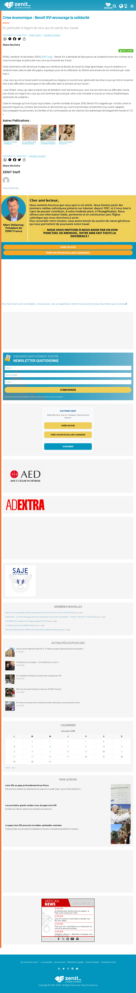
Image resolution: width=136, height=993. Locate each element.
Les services (60, 962)
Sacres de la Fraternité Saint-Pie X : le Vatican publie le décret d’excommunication (49, 649)
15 (14, 752)
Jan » (13, 768)
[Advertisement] (68, 282)
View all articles (11, 188)
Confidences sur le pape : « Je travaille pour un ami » (37, 662)
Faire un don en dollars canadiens (68, 252)
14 (122, 746)
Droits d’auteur (92, 962)
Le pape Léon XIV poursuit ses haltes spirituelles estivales (33, 825)
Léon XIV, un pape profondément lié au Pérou (27, 785)
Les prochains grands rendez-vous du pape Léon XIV (31, 805)
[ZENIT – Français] (38, 5)
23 (32, 757)
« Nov (7, 768)
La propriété (46, 962)
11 (68, 746)
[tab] (55, 902)
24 (50, 757)
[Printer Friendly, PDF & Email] (125, 50)
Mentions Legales (75, 962)
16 (32, 752)
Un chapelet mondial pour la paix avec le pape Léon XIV (39, 676)
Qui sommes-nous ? (29, 962)
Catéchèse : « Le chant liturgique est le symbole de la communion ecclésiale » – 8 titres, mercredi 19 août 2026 (50, 617)
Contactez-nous (108, 962)
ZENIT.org (46, 56)
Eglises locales (52, 35)
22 (14, 757)
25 (68, 757)
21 (122, 752)
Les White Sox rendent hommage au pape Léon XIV (26, 621)
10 (50, 746)
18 (68, 752)
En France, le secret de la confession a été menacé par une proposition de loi (48, 703)
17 (50, 752)
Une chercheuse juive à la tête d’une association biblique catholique (33, 630)
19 (86, 752)
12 (86, 746)
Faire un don (68, 247)
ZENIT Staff (35, 35)
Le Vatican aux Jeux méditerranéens (20, 625)
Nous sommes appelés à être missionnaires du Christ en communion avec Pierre (39, 613)
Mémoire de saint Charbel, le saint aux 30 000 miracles (38, 689)
